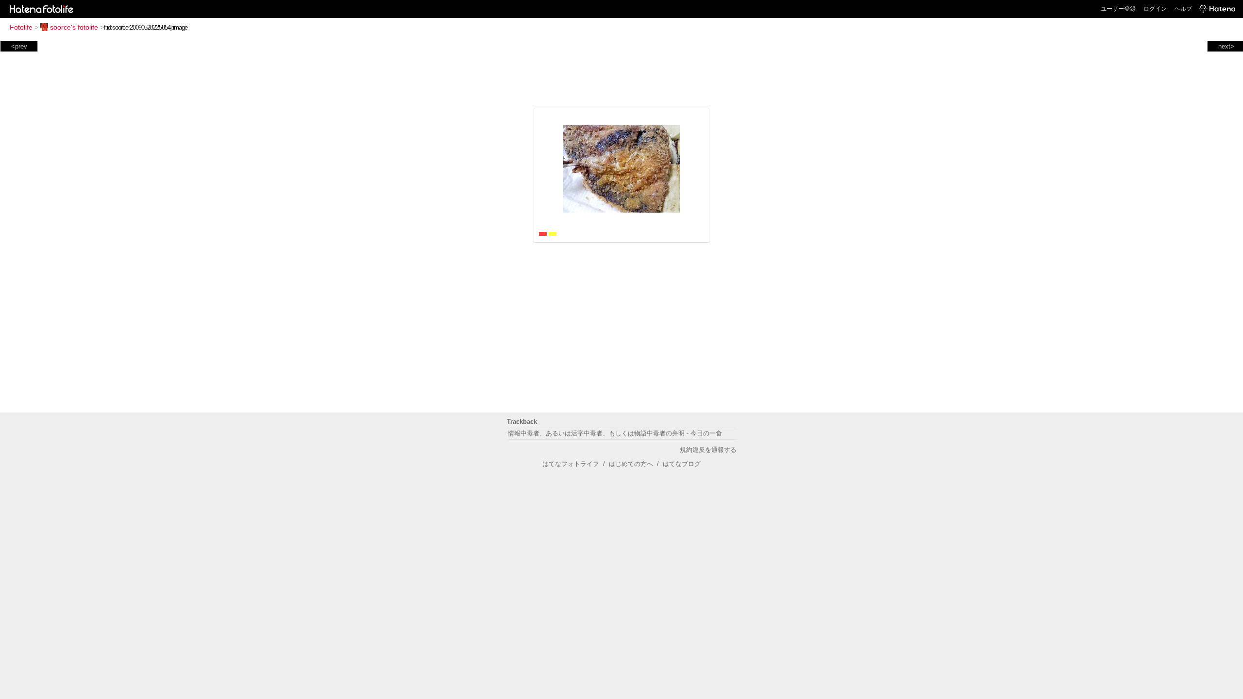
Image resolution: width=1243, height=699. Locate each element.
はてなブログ (682, 463)
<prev (19, 46)
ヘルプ (1183, 8)
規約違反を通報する (708, 449)
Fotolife (21, 27)
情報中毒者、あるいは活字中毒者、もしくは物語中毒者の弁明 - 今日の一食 (615, 433)
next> (1226, 46)
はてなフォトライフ (570, 463)
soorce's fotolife (74, 27)
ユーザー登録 (1118, 8)
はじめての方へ (631, 463)
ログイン (1155, 8)
